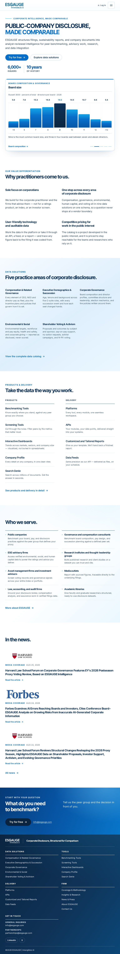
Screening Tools (69, 862)
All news (11, 772)
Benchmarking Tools (71, 858)
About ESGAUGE (70, 904)
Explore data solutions (46, 57)
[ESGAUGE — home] (14, 5)
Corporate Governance (16, 867)
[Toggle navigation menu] (111, 5)
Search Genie (68, 876)
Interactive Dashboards (72, 867)
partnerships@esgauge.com (18, 931)
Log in (103, 5)
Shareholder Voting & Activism (19, 876)
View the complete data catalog (25, 356)
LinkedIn (12, 940)
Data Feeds (10, 904)
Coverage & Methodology (74, 890)
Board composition (18, 146)
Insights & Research (71, 895)
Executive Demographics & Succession (23, 862)
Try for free (17, 57)
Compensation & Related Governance (23, 858)
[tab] (92, 146)
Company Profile (69, 872)
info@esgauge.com (42, 822)
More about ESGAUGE (19, 607)
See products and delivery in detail (26, 490)
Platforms (9, 890)
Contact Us (67, 909)
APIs (7, 895)
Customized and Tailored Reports (21, 899)
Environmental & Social (16, 872)
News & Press (68, 899)
